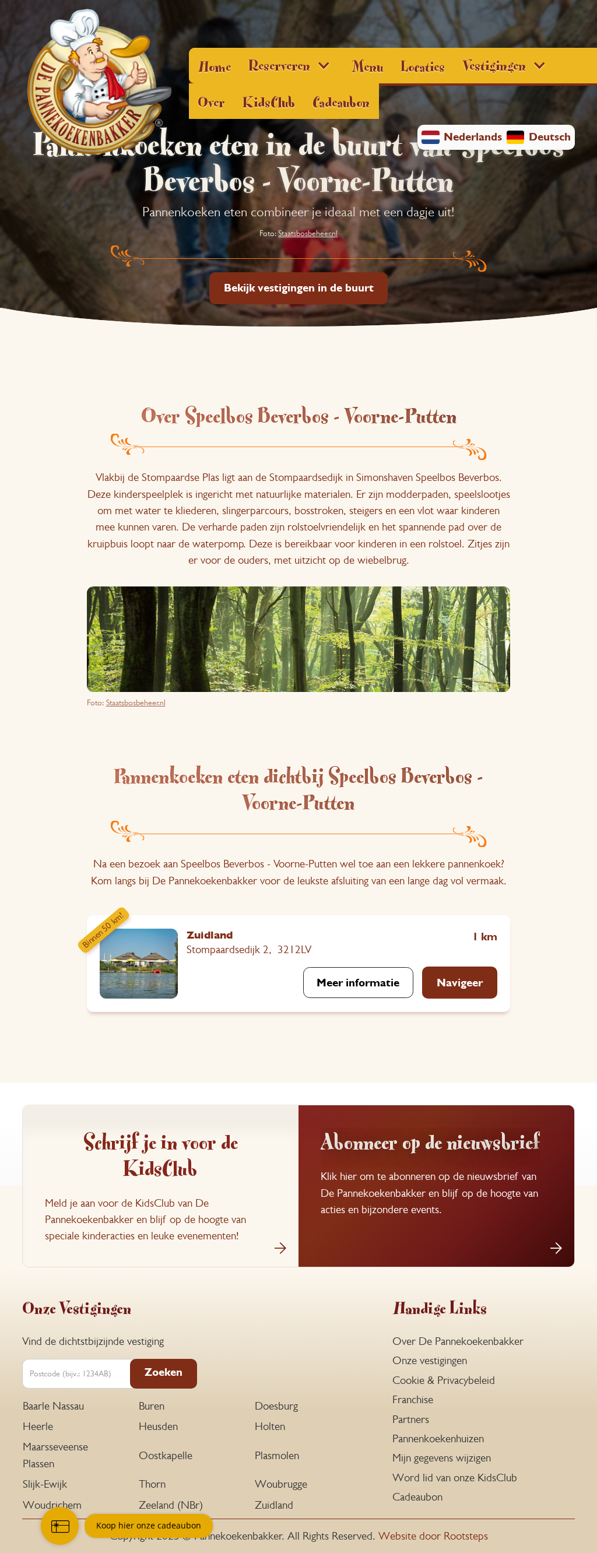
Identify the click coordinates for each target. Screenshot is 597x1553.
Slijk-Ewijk (45, 1484)
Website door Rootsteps (433, 1536)
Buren (151, 1406)
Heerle (38, 1426)
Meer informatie (358, 982)
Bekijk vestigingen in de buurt (299, 287)
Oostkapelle (165, 1455)
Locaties (423, 65)
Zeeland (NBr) (171, 1505)
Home (214, 65)
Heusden (158, 1426)
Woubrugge (281, 1484)
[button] (291, 65)
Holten (270, 1426)
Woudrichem (52, 1505)
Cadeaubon (341, 101)
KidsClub (269, 101)
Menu (367, 65)
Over (211, 101)
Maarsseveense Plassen (55, 1455)
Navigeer (460, 982)
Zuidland (274, 1505)
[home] (99, 83)
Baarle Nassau (53, 1406)
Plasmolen (277, 1455)
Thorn (152, 1484)
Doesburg (276, 1406)
